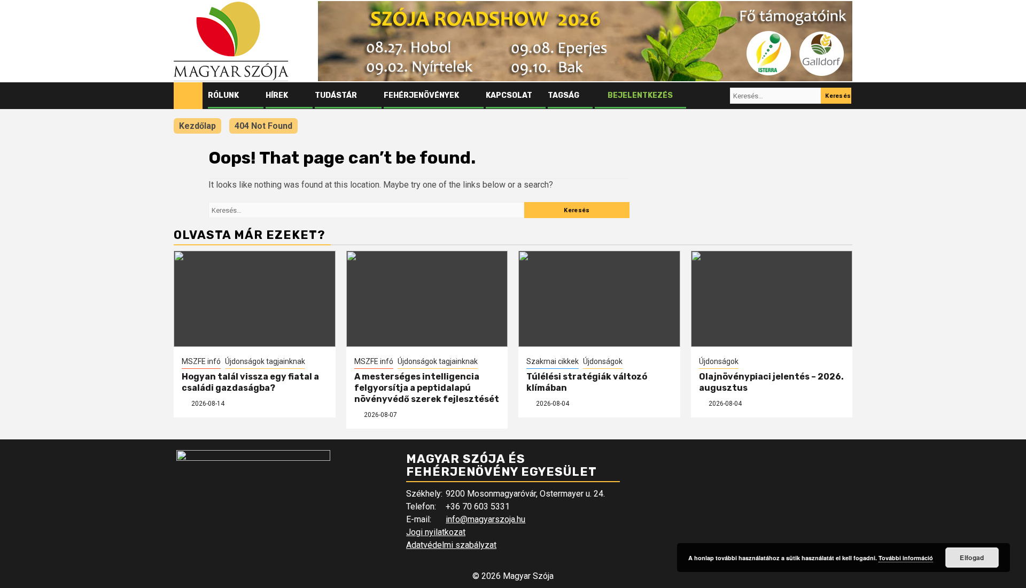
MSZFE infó (201, 361)
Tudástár (336, 95)
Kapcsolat (509, 95)
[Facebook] (699, 96)
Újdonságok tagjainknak (265, 361)
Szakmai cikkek (552, 361)
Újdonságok (603, 361)
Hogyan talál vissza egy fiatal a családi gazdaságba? (250, 382)
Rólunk (223, 95)
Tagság (563, 95)
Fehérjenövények (421, 95)
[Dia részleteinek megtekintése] (585, 41)
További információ (906, 558)
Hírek (277, 95)
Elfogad (972, 557)
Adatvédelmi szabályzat (451, 545)
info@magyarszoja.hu (485, 519)
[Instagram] (720, 96)
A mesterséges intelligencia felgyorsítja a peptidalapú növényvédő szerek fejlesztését (426, 388)
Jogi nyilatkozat (435, 532)
